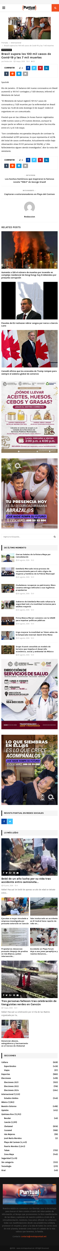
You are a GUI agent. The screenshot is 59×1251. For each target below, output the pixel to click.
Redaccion (8, 61)
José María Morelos (13, 1138)
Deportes (5, 1074)
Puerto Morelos (11, 1146)
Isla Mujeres (9, 1134)
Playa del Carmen (12, 1142)
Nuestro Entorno (8, 1106)
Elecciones (6, 1078)
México (4, 1102)
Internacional (6, 50)
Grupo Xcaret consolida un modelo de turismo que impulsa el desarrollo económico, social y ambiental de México (35, 649)
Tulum (6, 1150)
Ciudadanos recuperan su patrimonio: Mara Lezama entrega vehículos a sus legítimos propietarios (35, 587)
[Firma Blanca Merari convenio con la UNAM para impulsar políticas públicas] (7, 621)
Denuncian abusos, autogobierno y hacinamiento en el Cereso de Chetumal (14, 1043)
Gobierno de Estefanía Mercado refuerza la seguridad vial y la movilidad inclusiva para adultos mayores (36, 604)
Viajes (6, 1070)
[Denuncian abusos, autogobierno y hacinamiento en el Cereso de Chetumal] (15, 1029)
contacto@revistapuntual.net (33, 1236)
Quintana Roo (7, 1114)
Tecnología (6, 1166)
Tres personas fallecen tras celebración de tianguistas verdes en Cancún (29, 1002)
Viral (3, 1170)
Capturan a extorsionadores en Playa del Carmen (29, 194)
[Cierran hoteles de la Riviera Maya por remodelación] (7, 557)
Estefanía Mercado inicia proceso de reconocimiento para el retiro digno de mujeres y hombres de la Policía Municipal (35, 571)
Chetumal (8, 1126)
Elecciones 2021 (11, 1082)
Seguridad (6, 1158)
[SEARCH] (55, 537)
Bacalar (7, 1118)
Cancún (7, 1122)
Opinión (5, 1110)
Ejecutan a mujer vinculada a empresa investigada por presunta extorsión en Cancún (15, 921)
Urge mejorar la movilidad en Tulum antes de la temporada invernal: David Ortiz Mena (36, 633)
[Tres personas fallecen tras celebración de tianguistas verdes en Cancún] (29, 979)
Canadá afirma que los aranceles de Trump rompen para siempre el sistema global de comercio (29, 372)
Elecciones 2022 (11, 1086)
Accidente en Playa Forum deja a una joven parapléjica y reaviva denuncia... (44, 951)
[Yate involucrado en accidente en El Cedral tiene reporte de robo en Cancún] (44, 906)
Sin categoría (7, 1162)
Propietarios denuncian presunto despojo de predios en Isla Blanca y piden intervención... (14, 952)
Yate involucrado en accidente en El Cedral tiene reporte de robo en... (44, 921)
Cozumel (8, 1130)
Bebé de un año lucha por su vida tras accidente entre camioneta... (26, 880)
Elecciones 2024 (11, 1090)
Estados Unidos (11, 1098)
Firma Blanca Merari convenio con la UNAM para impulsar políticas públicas (35, 619)
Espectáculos (10, 1066)
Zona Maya (9, 1154)
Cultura (4, 1062)
